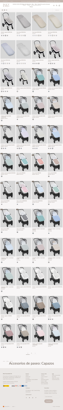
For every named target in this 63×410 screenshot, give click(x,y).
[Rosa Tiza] (3, 35)
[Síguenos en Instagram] (32, 397)
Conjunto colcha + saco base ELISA (23, 258)
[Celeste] (19, 35)
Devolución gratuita (45, 379)
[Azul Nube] (17, 204)
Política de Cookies (55, 378)
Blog (26, 382)
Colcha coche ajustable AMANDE (8, 172)
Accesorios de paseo (45, 4)
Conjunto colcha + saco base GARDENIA (7, 258)
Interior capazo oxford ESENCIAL (24, 88)
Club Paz (42, 375)
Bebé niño (29, 5)
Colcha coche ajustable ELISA (23, 116)
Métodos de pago (44, 382)
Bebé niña (24, 5)
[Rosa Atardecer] (17, 119)
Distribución (28, 376)
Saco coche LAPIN (5, 228)
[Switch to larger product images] (2, 10)
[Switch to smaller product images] (4, 10)
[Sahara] (48, 176)
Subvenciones (28, 380)
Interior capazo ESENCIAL (6, 32)
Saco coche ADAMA (52, 200)
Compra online (44, 373)
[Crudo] (5, 35)
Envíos (42, 378)
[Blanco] (1, 35)
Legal (53, 373)
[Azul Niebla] (48, 319)
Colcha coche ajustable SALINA (8, 145)
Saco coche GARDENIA (22, 200)
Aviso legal (54, 376)
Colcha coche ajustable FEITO (54, 315)
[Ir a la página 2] (35, 353)
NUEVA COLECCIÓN (17, 4)
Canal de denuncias (55, 379)
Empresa (27, 373)
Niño (35, 5)
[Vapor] (25, 35)
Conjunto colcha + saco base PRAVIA (38, 229)
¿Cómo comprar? (44, 376)
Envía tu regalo (44, 380)
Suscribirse (48, 401)
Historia (27, 375)
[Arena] (52, 319)
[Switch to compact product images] (6, 10)
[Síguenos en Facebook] (26, 397)
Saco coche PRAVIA (21, 172)
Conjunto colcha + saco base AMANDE (7, 287)
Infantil (39, 5)
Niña (32, 5)
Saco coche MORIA (52, 172)
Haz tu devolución (44, 383)
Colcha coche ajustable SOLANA (55, 116)
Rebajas (31, 6)
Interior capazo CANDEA (6, 315)
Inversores (28, 378)
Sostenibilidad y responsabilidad (32, 379)
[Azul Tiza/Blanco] (5, 148)
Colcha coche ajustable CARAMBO (37, 344)
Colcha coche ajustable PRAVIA (39, 88)
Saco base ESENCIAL (21, 32)
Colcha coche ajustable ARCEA (23, 315)
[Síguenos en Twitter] (29, 397)
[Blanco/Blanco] (1, 148)
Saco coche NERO (21, 228)
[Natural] (7, 35)
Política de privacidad (56, 375)
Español (11, 1)
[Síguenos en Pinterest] (35, 397)
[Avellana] (17, 319)
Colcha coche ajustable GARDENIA (6, 116)
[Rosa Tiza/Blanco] (3, 148)
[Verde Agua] (33, 91)
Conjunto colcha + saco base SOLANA (54, 258)
